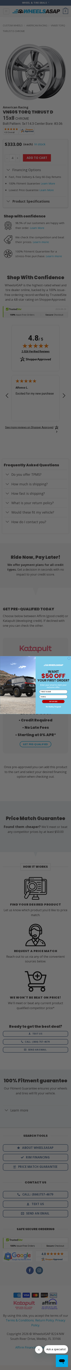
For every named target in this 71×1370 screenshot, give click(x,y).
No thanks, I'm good (53, 706)
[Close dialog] (68, 658)
